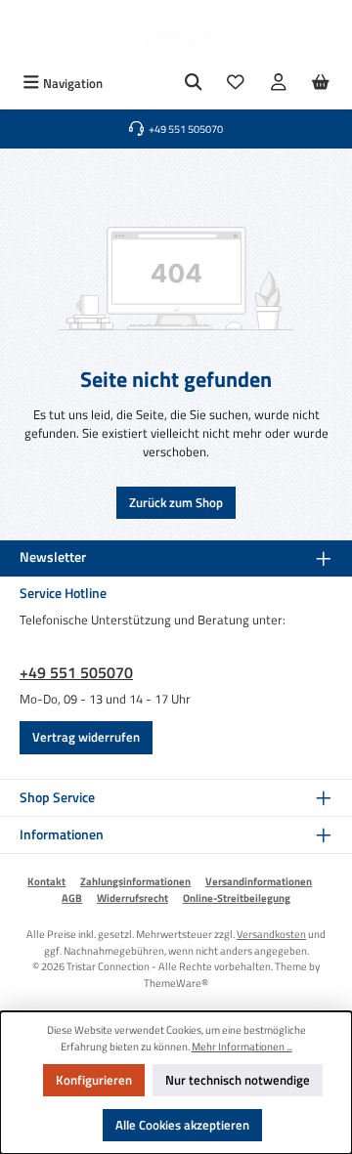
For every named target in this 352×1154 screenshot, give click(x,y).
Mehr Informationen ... (242, 1046)
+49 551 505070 (76, 672)
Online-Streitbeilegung (236, 898)
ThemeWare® (176, 982)
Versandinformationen (258, 881)
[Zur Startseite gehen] (176, 34)
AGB (72, 898)
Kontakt (46, 881)
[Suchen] (193, 83)
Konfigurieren (94, 1080)
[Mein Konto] (278, 83)
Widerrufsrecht (132, 898)
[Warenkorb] (320, 83)
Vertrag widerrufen (86, 737)
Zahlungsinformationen (135, 881)
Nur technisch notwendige (237, 1080)
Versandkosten (271, 933)
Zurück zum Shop (176, 502)
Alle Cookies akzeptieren (182, 1124)
